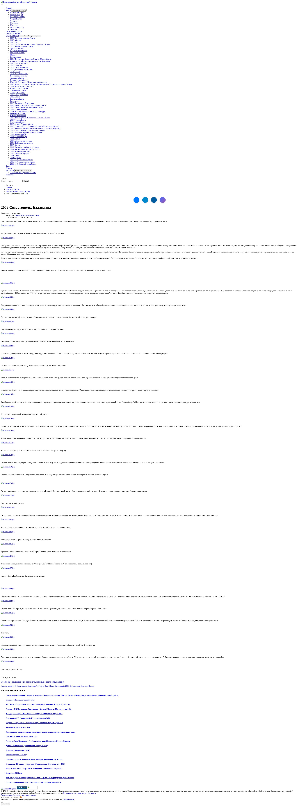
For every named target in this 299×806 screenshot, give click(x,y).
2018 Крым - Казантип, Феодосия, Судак (26, 107)
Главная (9, 8)
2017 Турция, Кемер (18, 120)
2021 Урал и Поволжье (19, 74)
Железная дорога (17, 27)
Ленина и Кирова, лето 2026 (17, 750)
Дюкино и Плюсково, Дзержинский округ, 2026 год (27, 746)
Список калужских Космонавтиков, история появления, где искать (34, 759)
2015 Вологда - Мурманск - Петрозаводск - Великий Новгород (35, 128)
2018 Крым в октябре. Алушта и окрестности (28, 105)
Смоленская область (18, 116)
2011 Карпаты (15, 158)
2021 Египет (15, 72)
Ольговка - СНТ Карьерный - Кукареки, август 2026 (28, 718)
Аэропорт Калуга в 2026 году (18, 727)
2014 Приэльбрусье (18, 135)
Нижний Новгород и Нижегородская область (28, 82)
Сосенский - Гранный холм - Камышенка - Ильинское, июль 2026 (33, 782)
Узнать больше (68, 799)
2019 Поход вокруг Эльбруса (21, 86)
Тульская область (17, 49)
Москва (13, 55)
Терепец (13, 29)
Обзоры (9, 168)
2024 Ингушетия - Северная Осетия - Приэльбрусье (31, 59)
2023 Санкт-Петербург (19, 63)
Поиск (3, 179)
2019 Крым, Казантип (19, 95)
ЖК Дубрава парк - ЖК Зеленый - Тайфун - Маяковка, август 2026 (34, 714)
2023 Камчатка (16, 65)
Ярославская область (18, 76)
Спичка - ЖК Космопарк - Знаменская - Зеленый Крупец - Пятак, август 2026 (38, 709)
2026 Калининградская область (22, 38)
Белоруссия (14, 101)
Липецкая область (17, 93)
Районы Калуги (16, 15)
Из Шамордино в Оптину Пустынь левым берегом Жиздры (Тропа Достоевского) (40, 778)
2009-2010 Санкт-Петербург (21, 160)
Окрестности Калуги (14, 31)
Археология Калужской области (23, 173)
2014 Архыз (15, 139)
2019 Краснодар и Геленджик (22, 103)
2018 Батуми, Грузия (18, 109)
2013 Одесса (15, 145)
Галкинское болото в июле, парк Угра (21, 736)
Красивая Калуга (17, 13)
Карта (8, 166)
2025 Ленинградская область (21, 46)
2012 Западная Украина (19, 153)
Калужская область (13, 34)
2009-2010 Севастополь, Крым (22, 162)
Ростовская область (18, 114)
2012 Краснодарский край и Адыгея (24, 147)
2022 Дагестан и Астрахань (21, 70)
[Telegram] (145, 200)
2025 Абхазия (15, 40)
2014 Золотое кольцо (18, 137)
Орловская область (17, 122)
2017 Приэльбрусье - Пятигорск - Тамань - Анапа (30, 118)
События (13, 21)
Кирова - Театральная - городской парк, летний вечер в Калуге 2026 (34, 723)
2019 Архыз (15, 97)
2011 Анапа (15, 156)
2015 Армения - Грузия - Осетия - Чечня (26, 132)
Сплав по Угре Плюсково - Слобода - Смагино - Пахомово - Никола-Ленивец (38, 741)
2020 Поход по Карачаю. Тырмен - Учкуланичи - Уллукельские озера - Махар (41, 84)
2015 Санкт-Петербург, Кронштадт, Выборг (27, 130)
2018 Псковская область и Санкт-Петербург (27, 111)
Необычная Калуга (17, 17)
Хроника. (14, 23)
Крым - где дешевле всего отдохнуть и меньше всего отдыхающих (32, 682)
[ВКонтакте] (136, 200)
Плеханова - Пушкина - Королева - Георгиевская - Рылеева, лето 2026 (35, 764)
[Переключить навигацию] (2, 4)
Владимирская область (19, 80)
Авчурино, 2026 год (14, 773)
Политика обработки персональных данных (18, 795)
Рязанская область (17, 53)
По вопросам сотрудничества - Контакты (79, 793)
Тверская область (17, 78)
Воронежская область (18, 51)
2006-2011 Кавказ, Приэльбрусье (23, 164)
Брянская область (17, 99)
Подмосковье (15, 57)
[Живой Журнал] (154, 200)
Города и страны (12, 36)
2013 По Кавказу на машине (21, 143)
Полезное (14, 25)
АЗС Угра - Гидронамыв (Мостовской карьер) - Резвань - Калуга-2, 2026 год (38, 704)
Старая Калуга (16, 19)
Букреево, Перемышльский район (20, 700)
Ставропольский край (19, 88)
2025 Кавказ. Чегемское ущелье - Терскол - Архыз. (30, 44)
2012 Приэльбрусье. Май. (20, 151)
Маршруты (10, 170)
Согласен (5, 804)
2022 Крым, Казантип (19, 67)
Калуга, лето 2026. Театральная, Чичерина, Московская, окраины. (34, 769)
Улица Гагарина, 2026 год (16, 755)
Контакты (9, 175)
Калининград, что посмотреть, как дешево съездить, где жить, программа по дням (40, 732)
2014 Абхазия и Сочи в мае (21, 141)
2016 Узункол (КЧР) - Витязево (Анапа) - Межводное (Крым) (34, 126)
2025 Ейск (14, 42)
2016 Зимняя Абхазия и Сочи (21, 124)
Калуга (8, 10)
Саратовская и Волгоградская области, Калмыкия (30, 61)
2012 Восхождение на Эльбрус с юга (24, 149)
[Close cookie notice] (2, 802)
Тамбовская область (18, 91)
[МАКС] (163, 200)
